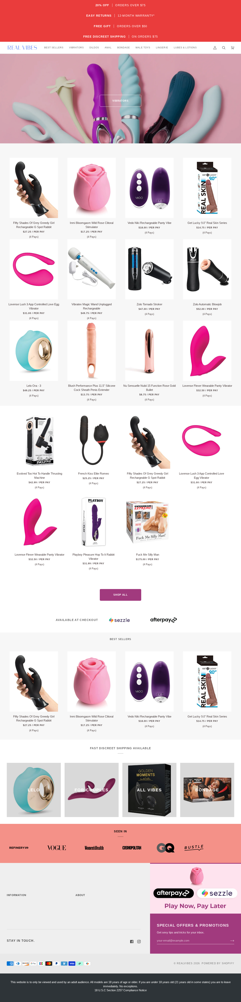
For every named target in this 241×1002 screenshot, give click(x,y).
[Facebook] (131, 941)
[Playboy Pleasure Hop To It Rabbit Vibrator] (93, 522)
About (80, 895)
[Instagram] (139, 941)
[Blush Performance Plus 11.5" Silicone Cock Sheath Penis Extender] (92, 351)
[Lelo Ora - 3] (34, 351)
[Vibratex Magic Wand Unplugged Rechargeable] (92, 269)
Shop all (120, 594)
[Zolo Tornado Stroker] (149, 269)
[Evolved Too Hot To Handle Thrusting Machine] (39, 441)
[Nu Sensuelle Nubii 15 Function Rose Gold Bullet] (149, 351)
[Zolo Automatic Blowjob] (207, 269)
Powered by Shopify (218, 963)
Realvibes (185, 963)
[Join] (229, 941)
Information (16, 895)
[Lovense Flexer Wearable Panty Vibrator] (207, 351)
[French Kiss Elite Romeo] (93, 441)
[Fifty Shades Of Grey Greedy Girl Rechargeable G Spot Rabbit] (34, 188)
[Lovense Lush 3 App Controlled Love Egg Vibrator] (34, 269)
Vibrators (120, 100)
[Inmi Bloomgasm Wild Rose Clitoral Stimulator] (92, 188)
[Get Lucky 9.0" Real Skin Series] (207, 188)
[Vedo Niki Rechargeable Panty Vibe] (149, 188)
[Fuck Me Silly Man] (147, 522)
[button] (53, 48)
